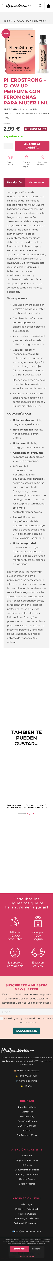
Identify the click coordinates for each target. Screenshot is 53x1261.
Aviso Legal (26, 1204)
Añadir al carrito (32, 145)
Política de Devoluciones (26, 1223)
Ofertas (27, 1130)
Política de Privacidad (26, 1209)
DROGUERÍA (21, 20)
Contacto (27, 1155)
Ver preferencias (26, 1256)
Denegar (36, 1249)
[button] (40, 6)
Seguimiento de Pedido (27, 1169)
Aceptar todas (19, 1249)
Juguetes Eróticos (27, 1107)
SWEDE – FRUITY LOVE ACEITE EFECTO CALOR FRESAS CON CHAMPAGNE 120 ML (27, 806)
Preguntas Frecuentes (27, 1160)
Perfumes (38, 20)
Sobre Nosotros (27, 1183)
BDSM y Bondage (27, 1125)
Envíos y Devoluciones (27, 1174)
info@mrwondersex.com (28, 1231)
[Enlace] (19, 6)
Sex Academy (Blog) (27, 1135)
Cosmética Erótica (27, 1121)
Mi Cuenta (27, 1165)
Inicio (7, 20)
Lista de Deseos (27, 1179)
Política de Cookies (26, 1213)
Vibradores (27, 1111)
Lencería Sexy (27, 1116)
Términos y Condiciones (26, 1218)
